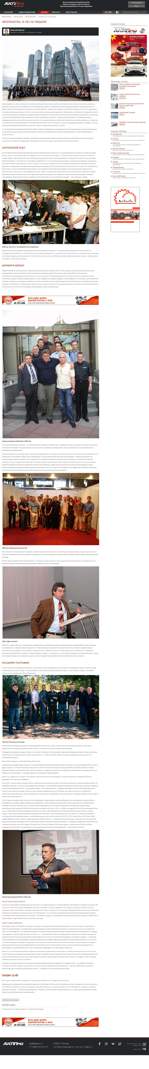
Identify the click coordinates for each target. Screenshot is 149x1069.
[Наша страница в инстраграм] (106, 1045)
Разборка (122, 88)
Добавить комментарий (10, 1000)
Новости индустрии (27, 12)
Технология (122, 98)
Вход (136, 6)
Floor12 (140, 1049)
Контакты (56, 12)
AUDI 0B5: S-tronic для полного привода (132, 122)
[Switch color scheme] (117, 12)
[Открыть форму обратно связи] (119, 1044)
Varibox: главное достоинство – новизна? (130, 95)
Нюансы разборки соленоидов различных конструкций (129, 85)
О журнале (8, 12)
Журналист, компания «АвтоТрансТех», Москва (25, 31)
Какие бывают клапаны (127, 112)
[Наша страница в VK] (113, 1045)
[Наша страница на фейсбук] (99, 1045)
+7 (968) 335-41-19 (38, 1046)
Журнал (44, 12)
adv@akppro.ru (36, 1043)
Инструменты (71, 12)
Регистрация (136, 3)
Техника (122, 114)
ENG (109, 12)
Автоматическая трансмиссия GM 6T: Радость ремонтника (131, 104)
